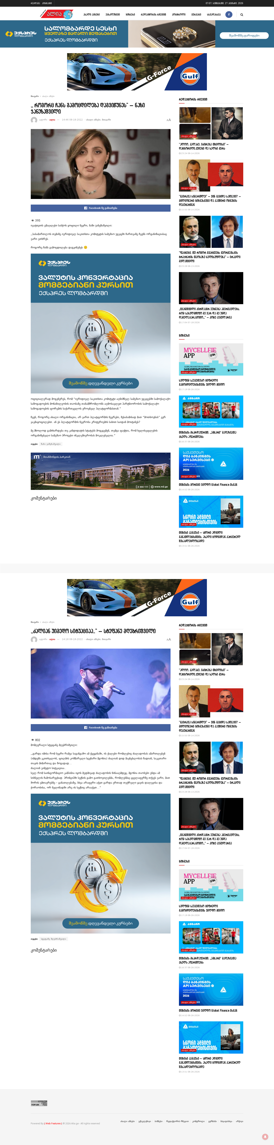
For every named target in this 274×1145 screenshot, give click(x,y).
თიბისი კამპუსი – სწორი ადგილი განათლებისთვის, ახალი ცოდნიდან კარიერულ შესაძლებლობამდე (209, 537)
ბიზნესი (130, 14)
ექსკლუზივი (113, 14)
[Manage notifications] (265, 1137)
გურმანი (196, 14)
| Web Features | (53, 1123)
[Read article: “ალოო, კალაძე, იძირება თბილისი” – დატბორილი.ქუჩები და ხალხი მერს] (211, 123)
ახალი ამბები (92, 14)
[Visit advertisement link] (137, 74)
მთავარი (35, 96)
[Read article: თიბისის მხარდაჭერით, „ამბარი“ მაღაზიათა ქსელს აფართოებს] (211, 412)
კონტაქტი (47, 3)
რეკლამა (35, 3)
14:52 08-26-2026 (190, 489)
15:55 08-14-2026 (190, 209)
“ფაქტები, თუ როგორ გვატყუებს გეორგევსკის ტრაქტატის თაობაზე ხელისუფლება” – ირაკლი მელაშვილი (209, 257)
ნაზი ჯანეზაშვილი (51, 444)
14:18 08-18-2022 (72, 639)
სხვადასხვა (214, 14)
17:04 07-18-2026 (190, 322)
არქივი (239, 1121)
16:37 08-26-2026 (190, 441)
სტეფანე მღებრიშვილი (53, 939)
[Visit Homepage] (57, 14)
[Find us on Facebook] (228, 14)
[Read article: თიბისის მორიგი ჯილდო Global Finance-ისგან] (211, 464)
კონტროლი (178, 14)
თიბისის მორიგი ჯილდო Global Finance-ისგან (208, 484)
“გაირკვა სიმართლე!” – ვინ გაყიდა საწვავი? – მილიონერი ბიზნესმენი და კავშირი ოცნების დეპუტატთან (210, 200)
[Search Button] (241, 14)
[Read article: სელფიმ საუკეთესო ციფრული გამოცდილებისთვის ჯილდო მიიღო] (211, 359)
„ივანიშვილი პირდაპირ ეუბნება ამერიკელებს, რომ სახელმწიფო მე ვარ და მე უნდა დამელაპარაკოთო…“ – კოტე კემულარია (209, 313)
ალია (52, 119)
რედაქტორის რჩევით (153, 14)
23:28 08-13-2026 (190, 266)
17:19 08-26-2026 (190, 389)
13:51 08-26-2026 (190, 546)
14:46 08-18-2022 (72, 119)
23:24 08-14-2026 (190, 153)
